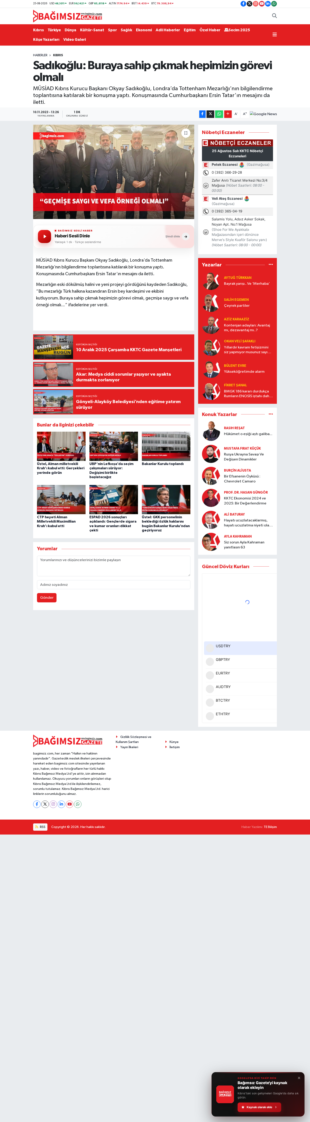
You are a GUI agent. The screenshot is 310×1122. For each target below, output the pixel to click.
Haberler (40, 55)
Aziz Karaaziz (236, 319)
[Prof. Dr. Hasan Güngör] (211, 498)
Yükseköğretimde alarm (244, 372)
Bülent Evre (235, 366)
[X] (45, 804)
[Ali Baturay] (211, 520)
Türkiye (54, 30)
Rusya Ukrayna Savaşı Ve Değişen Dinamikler (244, 457)
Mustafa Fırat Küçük (242, 448)
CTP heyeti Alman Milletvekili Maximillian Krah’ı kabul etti (56, 521)
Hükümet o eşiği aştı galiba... (248, 434)
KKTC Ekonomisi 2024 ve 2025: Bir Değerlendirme (245, 501)
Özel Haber (209, 30)
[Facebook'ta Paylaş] (202, 114)
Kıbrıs (38, 30)
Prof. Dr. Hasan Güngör (246, 492)
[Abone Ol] (263, 114)
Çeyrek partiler (237, 306)
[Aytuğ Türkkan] (211, 281)
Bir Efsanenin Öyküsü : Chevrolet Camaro (242, 479)
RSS (42, 827)
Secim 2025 (239, 30)
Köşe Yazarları (46, 39)
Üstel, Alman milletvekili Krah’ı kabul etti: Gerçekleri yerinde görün (60, 468)
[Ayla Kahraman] (211, 542)
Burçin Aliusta (237, 470)
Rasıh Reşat (234, 428)
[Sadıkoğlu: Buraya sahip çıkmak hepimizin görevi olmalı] (113, 172)
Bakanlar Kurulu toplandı (163, 464)
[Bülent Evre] (211, 369)
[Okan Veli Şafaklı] (211, 347)
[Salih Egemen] (211, 303)
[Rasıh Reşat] (211, 431)
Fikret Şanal (235, 385)
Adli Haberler (168, 30)
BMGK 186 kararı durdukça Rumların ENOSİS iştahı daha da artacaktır (247, 394)
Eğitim (190, 30)
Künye (174, 742)
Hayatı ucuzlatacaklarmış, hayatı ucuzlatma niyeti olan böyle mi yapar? (247, 523)
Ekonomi (144, 30)
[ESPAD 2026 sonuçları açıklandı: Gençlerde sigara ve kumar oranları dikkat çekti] (113, 499)
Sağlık (126, 30)
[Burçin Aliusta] (211, 476)
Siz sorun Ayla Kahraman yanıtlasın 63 (244, 544)
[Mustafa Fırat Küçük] (211, 454)
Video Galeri (74, 39)
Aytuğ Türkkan (237, 278)
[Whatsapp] (77, 804)
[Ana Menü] (275, 35)
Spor (112, 30)
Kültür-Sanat (92, 30)
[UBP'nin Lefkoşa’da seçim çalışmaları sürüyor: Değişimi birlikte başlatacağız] (113, 446)
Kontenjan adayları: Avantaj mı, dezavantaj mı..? (247, 328)
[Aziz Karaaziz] (211, 325)
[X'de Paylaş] (210, 114)
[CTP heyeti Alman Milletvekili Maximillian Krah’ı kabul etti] (61, 499)
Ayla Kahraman (238, 536)
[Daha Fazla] (228, 114)
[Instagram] (53, 804)
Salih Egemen (236, 300)
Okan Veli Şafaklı (239, 341)
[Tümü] (271, 265)
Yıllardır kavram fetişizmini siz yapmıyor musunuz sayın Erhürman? (247, 350)
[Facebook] (37, 804)
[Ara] (274, 16)
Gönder (47, 598)
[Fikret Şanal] (211, 391)
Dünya (70, 30)
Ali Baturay (234, 514)
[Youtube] (69, 804)
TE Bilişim (270, 827)
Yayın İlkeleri (129, 747)
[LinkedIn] (61, 804)
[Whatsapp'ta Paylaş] (219, 114)
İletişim (175, 747)
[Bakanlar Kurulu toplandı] (166, 446)
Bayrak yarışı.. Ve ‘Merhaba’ (247, 284)
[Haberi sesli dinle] (44, 236)
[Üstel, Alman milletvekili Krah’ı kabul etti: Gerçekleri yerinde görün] (61, 446)
